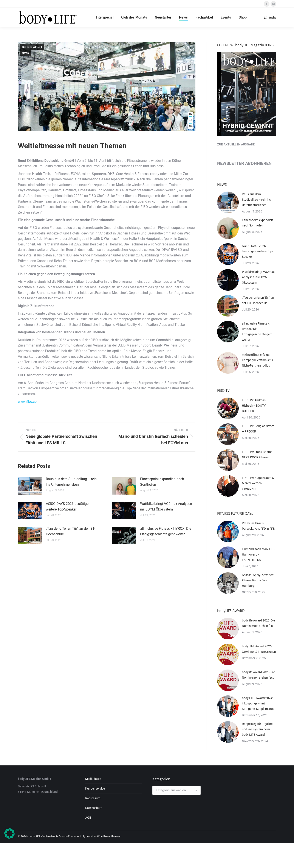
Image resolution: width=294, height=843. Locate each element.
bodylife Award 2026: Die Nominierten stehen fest (258, 623)
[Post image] (30, 486)
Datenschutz (93, 808)
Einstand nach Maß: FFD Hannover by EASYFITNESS (258, 554)
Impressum (92, 798)
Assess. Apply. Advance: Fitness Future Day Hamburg (258, 580)
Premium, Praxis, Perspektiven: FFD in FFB (258, 525)
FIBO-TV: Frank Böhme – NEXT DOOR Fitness (258, 454)
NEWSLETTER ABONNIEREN (244, 163)
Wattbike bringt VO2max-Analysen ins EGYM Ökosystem (166, 506)
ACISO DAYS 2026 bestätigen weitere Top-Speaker (68, 506)
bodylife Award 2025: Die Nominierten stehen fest (258, 674)
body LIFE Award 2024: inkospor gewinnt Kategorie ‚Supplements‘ (258, 703)
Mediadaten (93, 779)
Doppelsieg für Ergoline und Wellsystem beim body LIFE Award (257, 729)
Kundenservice (95, 788)
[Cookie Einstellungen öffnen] (9, 837)
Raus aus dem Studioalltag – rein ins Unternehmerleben (71, 482)
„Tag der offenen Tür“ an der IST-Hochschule (70, 531)
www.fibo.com (29, 402)
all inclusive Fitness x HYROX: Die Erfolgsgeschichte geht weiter (165, 531)
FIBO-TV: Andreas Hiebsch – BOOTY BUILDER (254, 405)
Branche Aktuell (32, 47)
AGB (88, 817)
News (25, 53)
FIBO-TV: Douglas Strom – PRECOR (258, 428)
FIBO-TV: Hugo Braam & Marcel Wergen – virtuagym (258, 483)
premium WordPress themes (103, 836)
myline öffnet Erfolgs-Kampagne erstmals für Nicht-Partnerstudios (257, 360)
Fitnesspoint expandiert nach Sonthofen (162, 482)
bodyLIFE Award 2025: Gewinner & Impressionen (259, 649)
